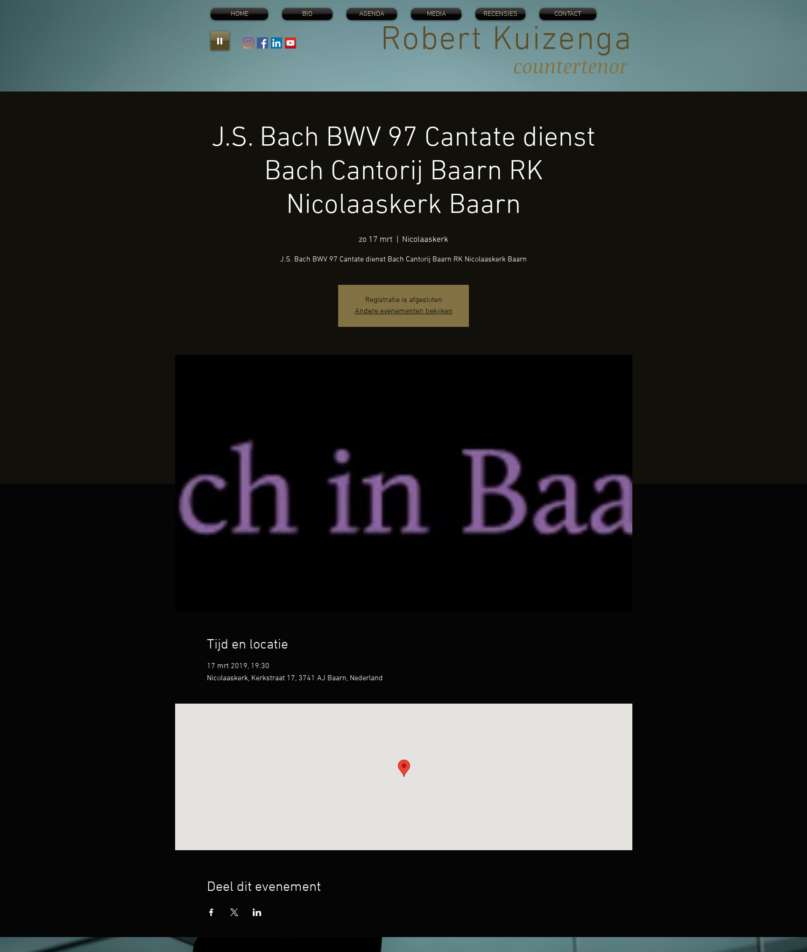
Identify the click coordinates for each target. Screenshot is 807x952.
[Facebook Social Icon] (262, 43)
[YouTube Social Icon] (290, 43)
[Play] (220, 40)
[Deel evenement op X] (234, 912)
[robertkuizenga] (248, 43)
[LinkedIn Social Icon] (276, 43)
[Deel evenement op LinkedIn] (257, 912)
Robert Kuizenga (506, 41)
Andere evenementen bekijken (404, 311)
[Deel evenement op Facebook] (211, 912)
